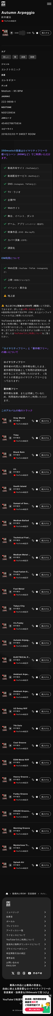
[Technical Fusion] (4, 540)
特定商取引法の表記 (15, 953)
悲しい (6, 57)
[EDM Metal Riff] (4, 762)
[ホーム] (7, 893)
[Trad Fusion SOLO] (4, 574)
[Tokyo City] (4, 608)
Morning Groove (21, 828)
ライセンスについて (15, 935)
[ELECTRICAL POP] (4, 660)
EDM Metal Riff (21, 760)
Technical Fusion (21, 537)
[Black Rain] (4, 455)
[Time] (4, 437)
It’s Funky (18, 623)
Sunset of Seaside (21, 503)
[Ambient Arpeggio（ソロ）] (4, 694)
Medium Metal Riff (21, 554)
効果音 (9, 916)
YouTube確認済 (10, 21)
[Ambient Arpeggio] (4, 677)
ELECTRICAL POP (21, 657)
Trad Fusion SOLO (21, 572)
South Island (19, 486)
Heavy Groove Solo (21, 777)
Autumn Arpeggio (21, 640)
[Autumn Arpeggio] (4, 643)
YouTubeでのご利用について (28, 333)
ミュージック (12, 912)
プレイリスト (12, 926)
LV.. (15, 469)
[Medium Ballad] (4, 523)
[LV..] (4, 472)
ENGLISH (11, 965)
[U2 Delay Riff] (4, 711)
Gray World (19, 418)
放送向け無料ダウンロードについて (23, 944)
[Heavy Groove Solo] (4, 779)
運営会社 (10, 958)
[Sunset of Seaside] (4, 506)
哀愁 (23, 57)
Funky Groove (20, 794)
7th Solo (17, 725)
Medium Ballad (21, 520)
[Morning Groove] (4, 831)
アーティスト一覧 (14, 930)
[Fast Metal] (4, 591)
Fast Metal (18, 589)
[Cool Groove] (4, 745)
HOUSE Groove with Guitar (21, 811)
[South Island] (4, 489)
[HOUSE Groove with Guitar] (4, 813)
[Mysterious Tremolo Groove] (4, 848)
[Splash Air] (4, 865)
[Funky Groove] (4, 796)
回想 (32, 57)
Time (16, 435)
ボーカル (10, 921)
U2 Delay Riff (20, 708)
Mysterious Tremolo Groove (21, 845)
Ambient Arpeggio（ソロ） (21, 691)
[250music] (3, 3)
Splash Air (18, 862)
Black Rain (19, 452)
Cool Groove (19, 742)
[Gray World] (4, 420)
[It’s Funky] (4, 625)
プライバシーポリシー (17, 949)
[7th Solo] (4, 728)
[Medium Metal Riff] (4, 557)
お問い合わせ (29, 309)
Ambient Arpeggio (21, 674)
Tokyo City (19, 606)
